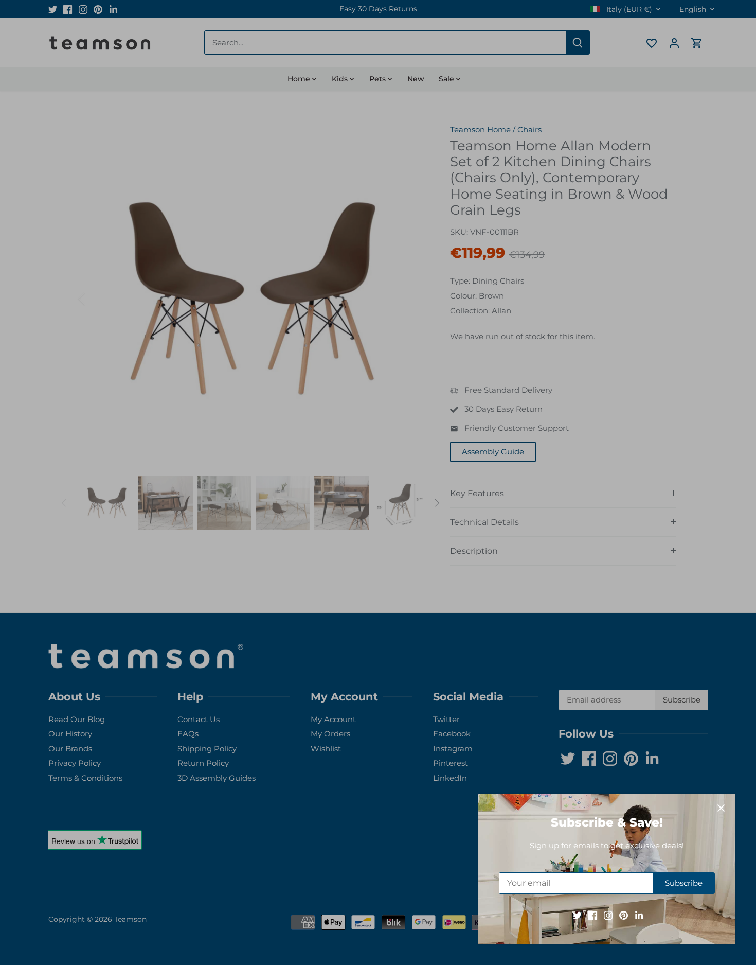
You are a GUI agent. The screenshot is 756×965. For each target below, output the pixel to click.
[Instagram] (608, 914)
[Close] (721, 808)
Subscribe (684, 883)
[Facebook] (592, 914)
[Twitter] (577, 914)
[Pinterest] (623, 914)
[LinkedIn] (639, 914)
